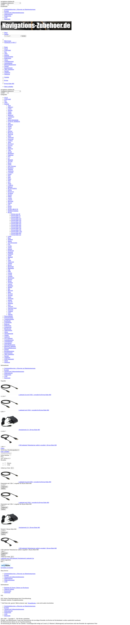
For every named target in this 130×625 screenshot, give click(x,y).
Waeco (10, 118)
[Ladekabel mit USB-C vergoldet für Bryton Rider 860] (10, 410)
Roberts (10, 249)
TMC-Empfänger (9, 354)
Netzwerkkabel (8, 316)
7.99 (4, 458)
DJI (9, 258)
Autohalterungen (9, 340)
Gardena (10, 140)
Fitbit (9, 271)
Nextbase (10, 193)
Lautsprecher (7, 327)
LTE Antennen (8, 338)
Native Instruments (13, 120)
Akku (5, 102)
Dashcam (6, 324)
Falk (9, 270)
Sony (9, 305)
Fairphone (10, 155)
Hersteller (3, 460)
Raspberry (11, 167)
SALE (6, 97)
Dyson (9, 207)
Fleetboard (11, 250)
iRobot (10, 281)
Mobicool (10, 115)
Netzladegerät (22, 558)
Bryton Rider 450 (16, 226)
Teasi (9, 105)
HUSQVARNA (12, 188)
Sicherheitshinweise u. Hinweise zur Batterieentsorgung (19, 9)
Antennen (7, 337)
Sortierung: (4, 450)
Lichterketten (8, 322)
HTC (9, 156)
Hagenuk (10, 252)
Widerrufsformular (9, 580)
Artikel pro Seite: (5, 468)
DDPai (10, 190)
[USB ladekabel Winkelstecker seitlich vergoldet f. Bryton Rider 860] (10, 445)
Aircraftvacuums (12, 242)
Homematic (11, 278)
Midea (9, 147)
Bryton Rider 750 (16, 230)
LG (9, 158)
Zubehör (6, 104)
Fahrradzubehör (8, 317)
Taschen (6, 356)
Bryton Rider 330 (16, 222)
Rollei (9, 136)
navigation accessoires (7, 567)
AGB (5, 17)
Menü (6, 32)
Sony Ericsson (12, 166)
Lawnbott (10, 172)
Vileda (9, 112)
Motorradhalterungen (10, 348)
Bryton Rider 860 (16, 233)
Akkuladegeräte (8, 333)
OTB (8, 465)
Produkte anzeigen (6, 453)
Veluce (10, 128)
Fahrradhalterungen (9, 344)
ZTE (9, 204)
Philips (10, 196)
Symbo (10, 246)
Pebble (10, 113)
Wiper (9, 179)
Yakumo (10, 314)
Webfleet (10, 239)
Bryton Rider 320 (16, 220)
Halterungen (7, 325)
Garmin (10, 273)
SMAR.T (10, 107)
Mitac (9, 292)
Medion (10, 287)
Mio (9, 289)
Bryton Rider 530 (16, 228)
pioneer (10, 300)
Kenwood (10, 139)
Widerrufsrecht (8, 14)
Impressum (7, 19)
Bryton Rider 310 (16, 219)
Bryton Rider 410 (16, 223)
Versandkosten (32, 603)
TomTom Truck (12, 308)
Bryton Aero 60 (15, 214)
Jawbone (10, 282)
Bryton (10, 212)
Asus (9, 123)
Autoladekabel (8, 341)
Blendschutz (7, 329)
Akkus (6, 332)
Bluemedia (11, 268)
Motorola (10, 160)
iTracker (10, 131)
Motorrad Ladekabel (10, 346)
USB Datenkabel (9, 359)
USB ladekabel (13, 558)
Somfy (9, 164)
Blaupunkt (11, 266)
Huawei (10, 279)
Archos (10, 198)
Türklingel (7, 357)
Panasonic (10, 298)
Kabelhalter (7, 321)
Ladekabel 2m (30, 558)
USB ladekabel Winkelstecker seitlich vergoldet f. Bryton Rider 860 (38, 445)
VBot (9, 150)
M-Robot (10, 124)
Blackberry (11, 153)
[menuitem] (66, 9)
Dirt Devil (10, 144)
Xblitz (9, 183)
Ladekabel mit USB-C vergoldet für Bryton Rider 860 (34, 410)
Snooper (10, 110)
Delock (9, 463)
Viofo (9, 260)
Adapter (6, 335)
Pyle (9, 244)
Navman (10, 295)
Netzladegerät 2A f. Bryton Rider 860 (29, 429)
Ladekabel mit (5, 558)
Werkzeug (7, 362)
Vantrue (10, 263)
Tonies (9, 255)
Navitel (10, 195)
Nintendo (10, 169)
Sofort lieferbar (5, 455)
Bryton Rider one (16, 234)
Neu (5, 101)
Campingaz (11, 116)
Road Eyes (11, 191)
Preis (2, 457)
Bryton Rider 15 (15, 217)
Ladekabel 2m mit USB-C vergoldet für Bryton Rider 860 (35, 394)
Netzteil (6, 349)
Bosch (9, 163)
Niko (9, 175)
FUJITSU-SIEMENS (14, 121)
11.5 (9, 458)
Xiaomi (10, 203)
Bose (9, 238)
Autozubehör (8, 343)
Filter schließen (5, 451)
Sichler (10, 126)
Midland (10, 187)
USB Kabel (7, 99)
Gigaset (10, 199)
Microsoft (10, 201)
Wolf (9, 180)
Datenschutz (7, 16)
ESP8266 (10, 254)
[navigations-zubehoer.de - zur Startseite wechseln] (36, 29)
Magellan (10, 285)
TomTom (10, 306)
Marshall (10, 257)
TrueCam (10, 134)
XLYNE (10, 161)
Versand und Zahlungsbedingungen (14, 12)
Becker (10, 265)
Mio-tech (10, 290)
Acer (9, 129)
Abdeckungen (8, 330)
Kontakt (6, 11)
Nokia (9, 297)
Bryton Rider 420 (16, 225)
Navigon (10, 293)
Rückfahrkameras (9, 351)
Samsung (10, 303)
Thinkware (11, 262)
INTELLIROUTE (13, 209)
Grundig (10, 276)
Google (10, 274)
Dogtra (10, 206)
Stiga (9, 177)
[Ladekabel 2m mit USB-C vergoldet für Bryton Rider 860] (10, 394)
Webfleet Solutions (13, 211)
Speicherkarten (8, 352)
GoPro (9, 108)
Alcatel (10, 152)
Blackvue (10, 132)
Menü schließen (8, 86)
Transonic (10, 309)
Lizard (9, 174)
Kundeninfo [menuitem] (18, 13)
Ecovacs (10, 145)
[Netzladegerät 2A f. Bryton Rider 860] (10, 429)
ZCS (9, 182)
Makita (10, 241)
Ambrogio (11, 171)
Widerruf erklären (9, 589)
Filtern (2, 448)
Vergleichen (4, 486)
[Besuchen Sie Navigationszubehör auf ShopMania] (6, 566)
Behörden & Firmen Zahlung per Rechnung (16, 587)
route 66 (10, 301)
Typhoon (10, 311)
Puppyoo (10, 148)
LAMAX (10, 185)
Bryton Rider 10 (15, 215)
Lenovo (10, 284)
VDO (9, 313)
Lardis (9, 236)
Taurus (10, 247)
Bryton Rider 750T (16, 231)
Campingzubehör (9, 319)
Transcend (11, 137)
